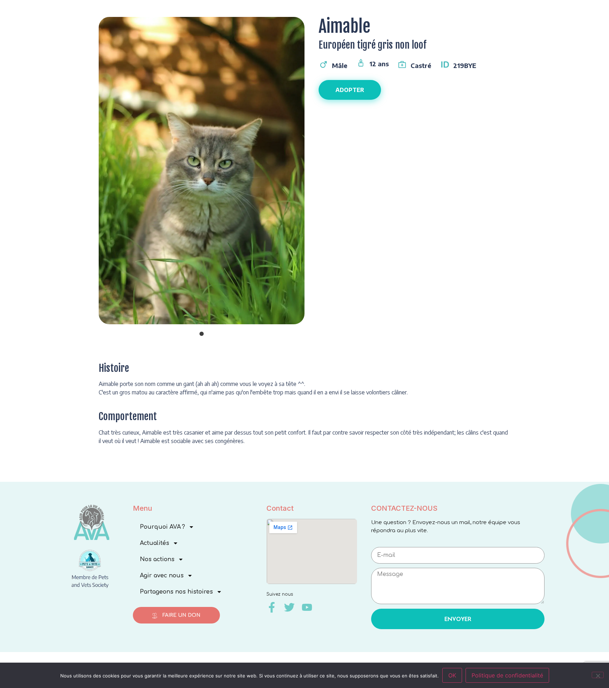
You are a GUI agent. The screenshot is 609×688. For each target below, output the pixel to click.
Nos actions (157, 559)
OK (452, 675)
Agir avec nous (162, 575)
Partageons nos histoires (176, 592)
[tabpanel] (201, 176)
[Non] (598, 675)
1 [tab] (201, 334)
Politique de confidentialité (507, 675)
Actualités (154, 543)
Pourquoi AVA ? (162, 527)
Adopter (350, 89)
